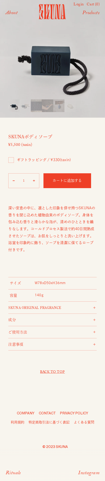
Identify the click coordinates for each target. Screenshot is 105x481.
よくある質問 (84, 422)
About (12, 13)
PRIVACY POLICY (74, 413)
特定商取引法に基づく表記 (49, 422)
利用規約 (17, 422)
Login (79, 5)
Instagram (88, 473)
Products (90, 13)
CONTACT (47, 413)
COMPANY (25, 413)
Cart (93, 5)
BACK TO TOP (52, 372)
